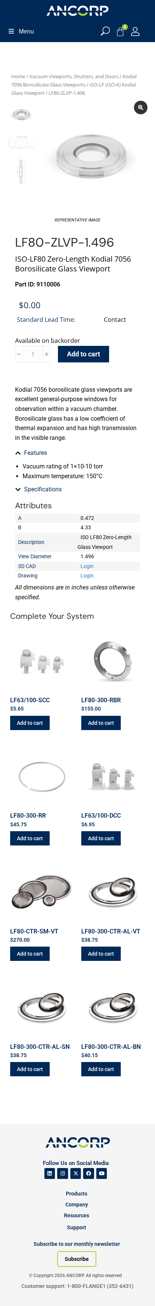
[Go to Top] (18, 1289)
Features (35, 452)
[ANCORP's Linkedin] (49, 1173)
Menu (26, 31)
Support (76, 1227)
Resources (76, 1215)
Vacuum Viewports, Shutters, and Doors (74, 76)
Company (76, 1204)
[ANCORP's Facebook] (88, 1173)
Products (76, 1194)
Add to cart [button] (30, 723)
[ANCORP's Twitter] (75, 1173)
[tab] (77, 453)
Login (87, 566)
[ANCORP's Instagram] (62, 1173)
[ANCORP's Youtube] (101, 1173)
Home (18, 76)
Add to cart (83, 354)
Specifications (43, 489)
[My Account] (135, 31)
